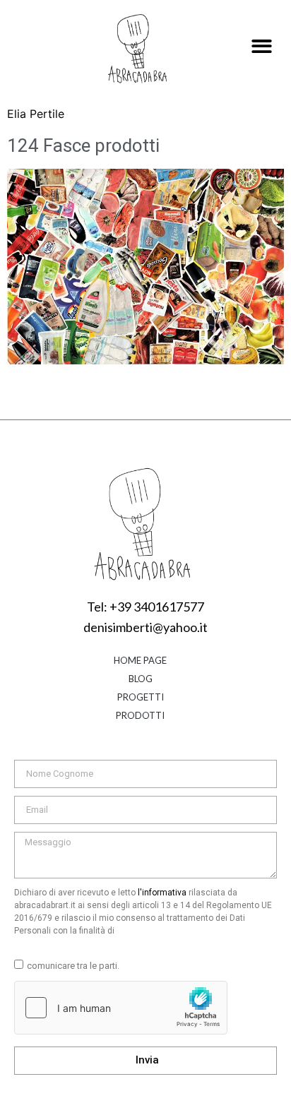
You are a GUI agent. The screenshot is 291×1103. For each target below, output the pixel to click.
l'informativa (162, 893)
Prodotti (140, 715)
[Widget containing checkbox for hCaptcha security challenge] (120, 1008)
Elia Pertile (35, 114)
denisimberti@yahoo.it (145, 627)
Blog (141, 678)
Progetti (140, 697)
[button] (262, 47)
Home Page (140, 660)
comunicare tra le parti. (73, 965)
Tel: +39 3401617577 (145, 606)
